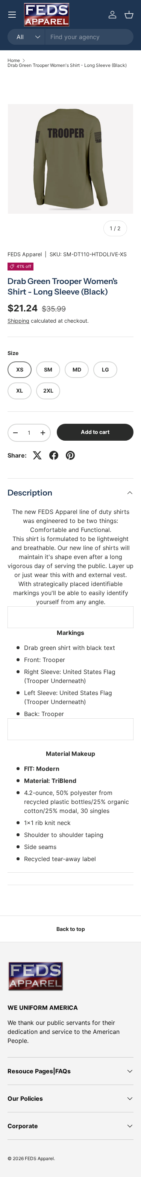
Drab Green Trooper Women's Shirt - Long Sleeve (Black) (67, 65)
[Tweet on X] (37, 455)
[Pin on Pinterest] (70, 455)
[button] (129, 14)
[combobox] (70, 37)
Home (14, 60)
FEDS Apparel (25, 254)
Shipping (18, 320)
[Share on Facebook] (53, 455)
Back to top (70, 929)
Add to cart (95, 432)
